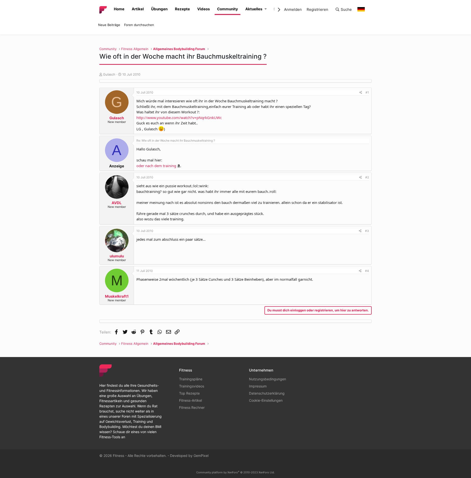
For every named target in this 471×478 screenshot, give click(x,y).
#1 (367, 92)
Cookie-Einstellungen (266, 400)
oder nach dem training (156, 165)
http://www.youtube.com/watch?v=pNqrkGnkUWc (179, 117)
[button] (265, 9)
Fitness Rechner (192, 407)
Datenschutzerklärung (267, 393)
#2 (367, 177)
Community (227, 9)
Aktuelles (253, 9)
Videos (203, 9)
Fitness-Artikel (190, 400)
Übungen (159, 9)
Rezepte (182, 9)
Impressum (258, 386)
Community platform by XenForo (235, 472)
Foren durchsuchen (139, 25)
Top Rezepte (189, 393)
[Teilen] (361, 92)
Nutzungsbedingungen (267, 379)
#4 (367, 271)
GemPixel (201, 455)
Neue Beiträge (109, 25)
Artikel (138, 9)
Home (119, 9)
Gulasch (109, 74)
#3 (367, 231)
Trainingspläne (190, 379)
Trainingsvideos (191, 386)
